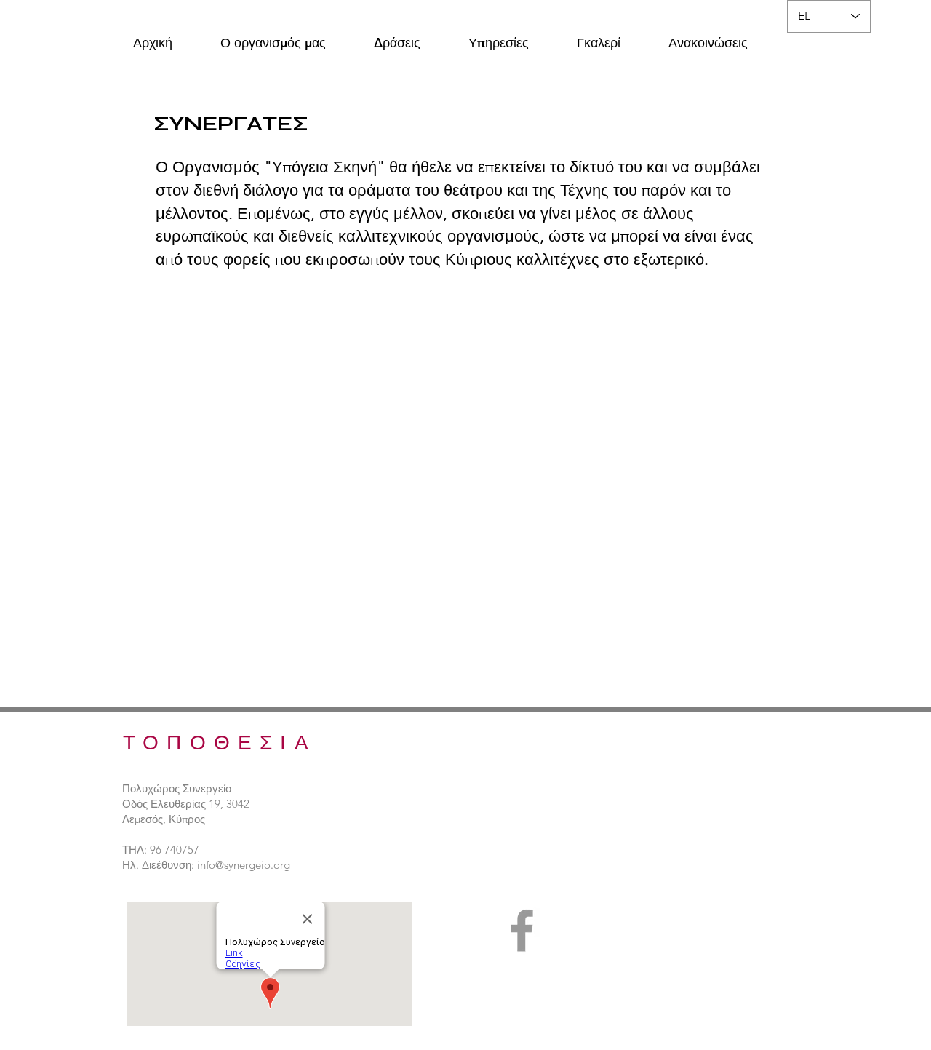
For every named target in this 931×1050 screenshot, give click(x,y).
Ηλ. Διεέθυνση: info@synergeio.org (206, 865)
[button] (273, 36)
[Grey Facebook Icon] (522, 930)
